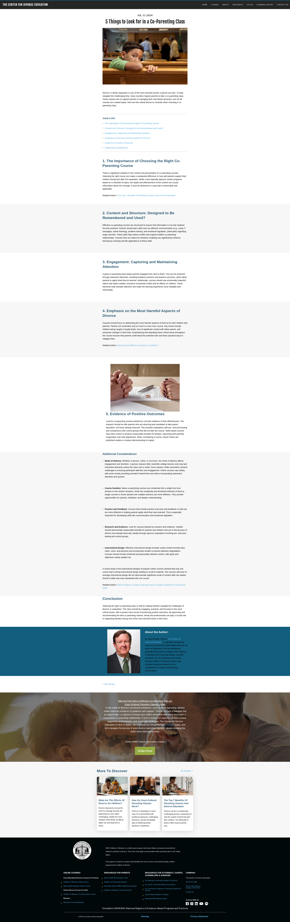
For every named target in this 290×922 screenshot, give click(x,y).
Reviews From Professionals (73, 902)
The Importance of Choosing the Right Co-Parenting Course (132, 123)
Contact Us (190, 892)
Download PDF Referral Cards (156, 898)
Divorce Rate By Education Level (116, 878)
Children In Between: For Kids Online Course (79, 894)
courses (170, 724)
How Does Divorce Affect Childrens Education (120, 886)
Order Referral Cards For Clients (156, 894)
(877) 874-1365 (191, 882)
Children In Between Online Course (76, 882)
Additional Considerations (116, 148)
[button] (145, 751)
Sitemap (145, 916)
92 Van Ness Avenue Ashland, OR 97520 (193, 887)
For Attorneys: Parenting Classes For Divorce (161, 880)
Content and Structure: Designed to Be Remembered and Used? (134, 128)
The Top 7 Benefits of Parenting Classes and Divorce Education (146, 195)
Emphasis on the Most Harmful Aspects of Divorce (127, 138)
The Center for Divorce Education (25, 4)
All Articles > (187, 771)
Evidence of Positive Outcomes (119, 143)
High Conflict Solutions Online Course (76, 886)
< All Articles (109, 684)
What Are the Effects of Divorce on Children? (138, 345)
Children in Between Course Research (118, 890)
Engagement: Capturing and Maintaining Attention (127, 133)
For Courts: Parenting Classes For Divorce (160, 884)
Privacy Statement (199, 916)
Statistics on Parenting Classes (115, 882)
